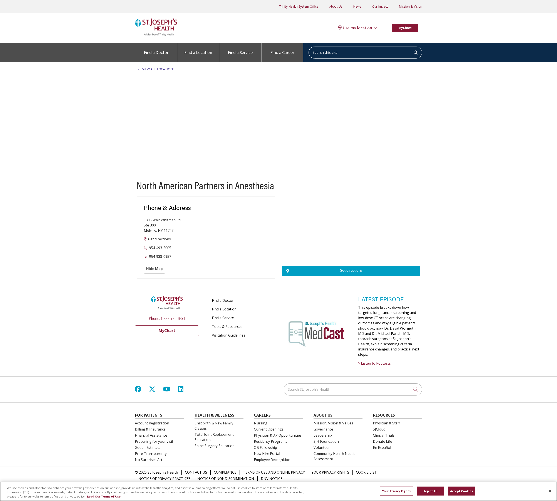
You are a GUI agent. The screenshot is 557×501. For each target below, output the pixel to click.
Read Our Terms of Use (104, 496)
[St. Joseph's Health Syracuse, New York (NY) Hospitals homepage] (156, 34)
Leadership (323, 435)
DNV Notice (271, 478)
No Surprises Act (148, 459)
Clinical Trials (383, 435)
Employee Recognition (272, 459)
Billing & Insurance (150, 429)
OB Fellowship (265, 447)
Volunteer (322, 447)
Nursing (260, 423)
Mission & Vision (410, 6)
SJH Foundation (326, 441)
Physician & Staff (386, 423)
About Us (335, 6)
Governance (323, 429)
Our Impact (380, 6)
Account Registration (152, 423)
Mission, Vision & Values (333, 423)
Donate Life (382, 441)
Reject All (430, 491)
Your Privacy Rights (330, 472)
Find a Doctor (156, 52)
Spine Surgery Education (215, 445)
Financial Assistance (151, 435)
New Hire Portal (267, 453)
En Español (382, 447)
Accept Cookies (461, 491)
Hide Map (154, 268)
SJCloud (379, 429)
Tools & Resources (227, 326)
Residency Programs (270, 441)
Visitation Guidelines (228, 335)
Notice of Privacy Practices (164, 478)
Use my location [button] (357, 28)
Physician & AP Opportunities (278, 435)
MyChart (405, 28)
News (357, 6)
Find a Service (240, 52)
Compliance (225, 472)
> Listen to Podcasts (374, 363)
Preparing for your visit (154, 441)
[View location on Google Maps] (351, 220)
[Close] (550, 491)
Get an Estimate (148, 447)
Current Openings (269, 429)
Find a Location (198, 52)
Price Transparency (151, 453)
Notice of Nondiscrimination (225, 478)
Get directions (159, 239)
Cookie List (366, 472)
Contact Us (196, 472)
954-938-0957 (160, 256)
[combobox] (365, 53)
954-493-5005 (160, 247)
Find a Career (282, 52)
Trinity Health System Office (298, 6)
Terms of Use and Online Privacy (274, 472)
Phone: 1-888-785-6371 (167, 318)
